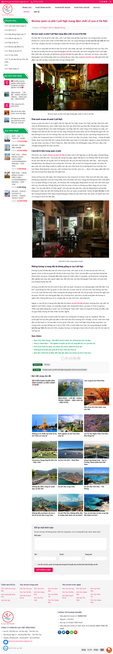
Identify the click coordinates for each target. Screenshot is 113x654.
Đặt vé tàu (12, 42)
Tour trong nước (43, 7)
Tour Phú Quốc (38, 599)
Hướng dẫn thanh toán (8, 596)
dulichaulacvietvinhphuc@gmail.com (20, 641)
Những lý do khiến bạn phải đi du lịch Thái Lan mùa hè (18, 121)
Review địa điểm (14, 47)
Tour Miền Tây (53, 596)
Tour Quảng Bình (39, 593)
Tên (36, 554)
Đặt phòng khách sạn (16, 34)
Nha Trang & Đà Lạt (25, 597)
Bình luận (38, 535)
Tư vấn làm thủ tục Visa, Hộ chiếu (16, 61)
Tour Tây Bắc (27, 592)
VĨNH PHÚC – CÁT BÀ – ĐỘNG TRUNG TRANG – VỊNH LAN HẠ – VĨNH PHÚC (19, 96)
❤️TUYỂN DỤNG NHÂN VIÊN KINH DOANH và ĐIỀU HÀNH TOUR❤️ (18, 84)
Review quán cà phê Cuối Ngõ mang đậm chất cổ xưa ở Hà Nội (64, 370)
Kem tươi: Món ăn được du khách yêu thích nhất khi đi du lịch (58, 347)
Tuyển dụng (12, 69)
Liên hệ (37, 12)
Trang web (88, 554)
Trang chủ (26, 7)
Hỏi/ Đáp (7, 600)
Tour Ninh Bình (52, 590)
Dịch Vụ (96, 7)
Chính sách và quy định (8, 590)
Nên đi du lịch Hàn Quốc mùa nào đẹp (18, 112)
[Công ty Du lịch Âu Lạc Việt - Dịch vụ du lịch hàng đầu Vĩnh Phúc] (10, 10)
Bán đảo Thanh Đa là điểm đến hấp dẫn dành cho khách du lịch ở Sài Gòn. (62, 353)
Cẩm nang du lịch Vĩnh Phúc (17, 105)
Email (62, 554)
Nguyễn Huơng (60, 28)
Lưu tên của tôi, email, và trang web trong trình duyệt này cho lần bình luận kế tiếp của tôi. (68, 564)
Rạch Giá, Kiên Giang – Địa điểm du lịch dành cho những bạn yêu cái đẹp (62, 340)
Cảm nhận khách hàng (16, 26)
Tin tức (26, 12)
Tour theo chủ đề (81, 7)
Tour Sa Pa (40, 588)
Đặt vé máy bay (14, 38)
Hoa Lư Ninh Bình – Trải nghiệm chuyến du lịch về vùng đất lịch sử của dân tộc (64, 343)
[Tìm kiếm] (110, 1)
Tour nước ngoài (62, 7)
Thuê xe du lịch (13, 51)
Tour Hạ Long (27, 588)
